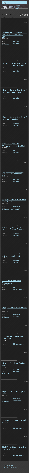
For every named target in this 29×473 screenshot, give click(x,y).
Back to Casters (8, 465)
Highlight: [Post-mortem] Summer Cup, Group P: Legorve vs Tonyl (14, 64)
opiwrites (5, 154)
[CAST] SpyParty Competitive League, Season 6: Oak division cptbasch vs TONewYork (13, 173)
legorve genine (17, 41)
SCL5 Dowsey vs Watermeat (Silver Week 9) (12, 337)
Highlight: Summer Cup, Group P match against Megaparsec (14, 91)
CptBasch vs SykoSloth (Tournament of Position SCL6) (13, 145)
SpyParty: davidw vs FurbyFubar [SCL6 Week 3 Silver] (14, 200)
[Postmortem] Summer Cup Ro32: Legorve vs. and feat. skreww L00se (14, 35)
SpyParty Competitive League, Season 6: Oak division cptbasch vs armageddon (13, 228)
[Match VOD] (9, 25)
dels (14, 150)
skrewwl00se (6, 45)
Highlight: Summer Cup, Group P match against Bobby (14, 118)
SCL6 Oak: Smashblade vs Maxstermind (11, 282)
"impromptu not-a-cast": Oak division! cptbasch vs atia (13, 255)
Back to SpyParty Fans (10, 467)
